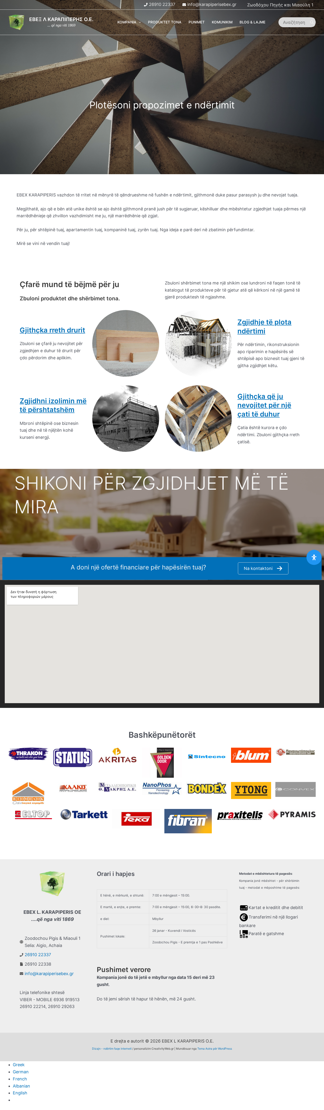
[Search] (312, 22)
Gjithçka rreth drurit (52, 330)
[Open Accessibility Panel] (314, 557)
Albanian (21, 1085)
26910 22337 (162, 4)
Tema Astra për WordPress (214, 1048)
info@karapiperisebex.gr (211, 4)
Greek (19, 1064)
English (20, 1092)
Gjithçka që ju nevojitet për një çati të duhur (264, 405)
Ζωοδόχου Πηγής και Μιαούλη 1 (280, 4)
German (21, 1071)
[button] (138, 22)
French (20, 1078)
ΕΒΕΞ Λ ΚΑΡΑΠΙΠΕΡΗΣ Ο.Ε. (61, 19)
